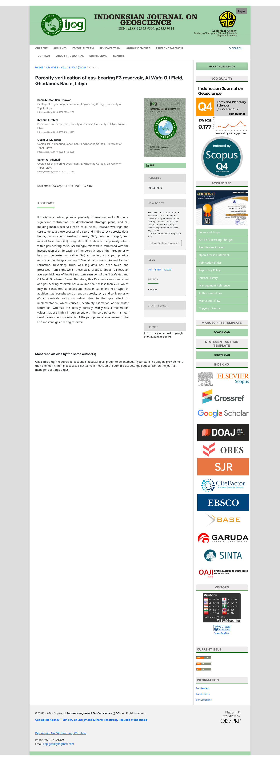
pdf (151, 165)
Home (39, 67)
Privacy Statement (169, 48)
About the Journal (70, 55)
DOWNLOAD (222, 332)
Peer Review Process (212, 247)
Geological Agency (47, 720)
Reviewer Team (110, 48)
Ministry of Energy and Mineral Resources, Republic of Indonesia (104, 720)
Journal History (208, 278)
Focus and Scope (209, 232)
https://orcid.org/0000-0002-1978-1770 (55, 112)
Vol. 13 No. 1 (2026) (73, 67)
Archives (60, 48)
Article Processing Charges (216, 240)
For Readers (203, 688)
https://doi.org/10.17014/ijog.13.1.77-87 (67, 185)
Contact (44, 55)
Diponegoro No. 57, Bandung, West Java (60, 733)
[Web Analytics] (222, 628)
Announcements (138, 48)
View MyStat (222, 633)
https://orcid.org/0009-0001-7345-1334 (55, 171)
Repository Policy (209, 270)
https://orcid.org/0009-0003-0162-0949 (55, 132)
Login (241, 11)
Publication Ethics (210, 262)
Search (118, 55)
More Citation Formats (163, 243)
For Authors (203, 694)
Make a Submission (222, 66)
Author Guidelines (210, 293)
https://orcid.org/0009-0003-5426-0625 (55, 152)
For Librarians (204, 699)
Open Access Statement (214, 255)
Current (41, 48)
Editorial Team (83, 48)
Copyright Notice (209, 308)
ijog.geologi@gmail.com (58, 744)
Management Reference (214, 285)
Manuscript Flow (209, 300)
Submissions (98, 55)
